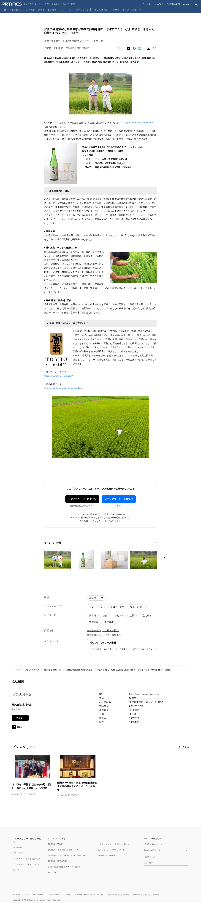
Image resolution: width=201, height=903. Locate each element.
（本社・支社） (110, 630)
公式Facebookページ (153, 844)
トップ (17, 670)
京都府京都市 (94, 630)
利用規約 (67, 894)
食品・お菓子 (137, 606)
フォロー (20, 718)
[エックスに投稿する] (128, 48)
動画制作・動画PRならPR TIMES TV (63, 849)
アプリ (41, 9)
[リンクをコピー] (154, 48)
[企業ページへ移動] (22, 695)
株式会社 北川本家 (52, 670)
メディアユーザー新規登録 (119, 499)
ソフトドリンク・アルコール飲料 (107, 606)
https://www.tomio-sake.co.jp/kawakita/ (63, 388)
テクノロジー (16, 9)
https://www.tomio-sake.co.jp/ (144, 694)
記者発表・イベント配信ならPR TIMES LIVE (66, 855)
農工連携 (109, 622)
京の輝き (147, 615)
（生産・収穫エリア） (114, 634)
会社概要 (16, 894)
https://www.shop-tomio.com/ (139, 122)
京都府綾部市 (94, 634)
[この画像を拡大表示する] (57, 559)
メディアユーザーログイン (82, 499)
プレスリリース (32, 670)
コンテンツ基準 (53, 894)
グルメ (125, 9)
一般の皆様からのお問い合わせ (146, 894)
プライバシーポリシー (33, 894)
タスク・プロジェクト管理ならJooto (113, 844)
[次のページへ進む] (164, 558)
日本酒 (92, 615)
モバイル (30, 9)
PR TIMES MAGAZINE (57, 861)
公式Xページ (149, 856)
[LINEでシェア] (139, 48)
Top (4, 9)
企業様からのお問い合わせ (118, 894)
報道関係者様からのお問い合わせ (89, 894)
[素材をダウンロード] (148, 48)
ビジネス (115, 9)
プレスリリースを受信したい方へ (27, 858)
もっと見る (184, 747)
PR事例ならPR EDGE (106, 855)
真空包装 (94, 622)
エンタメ (51, 9)
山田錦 (133, 615)
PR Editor (52, 872)
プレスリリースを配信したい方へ (27, 864)
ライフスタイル (99, 9)
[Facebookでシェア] (134, 48)
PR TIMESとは (19, 847)
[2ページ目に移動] (156, 542)
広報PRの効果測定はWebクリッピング (64, 866)
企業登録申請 (173, 4)
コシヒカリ (118, 615)
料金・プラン (18, 853)
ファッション (82, 9)
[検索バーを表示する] (196, 4)
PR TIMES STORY (55, 844)
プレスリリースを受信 (152, 4)
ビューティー (66, 9)
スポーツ (136, 9)
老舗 (104, 615)
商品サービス (96, 598)
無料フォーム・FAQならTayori (111, 849)
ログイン (187, 4)
